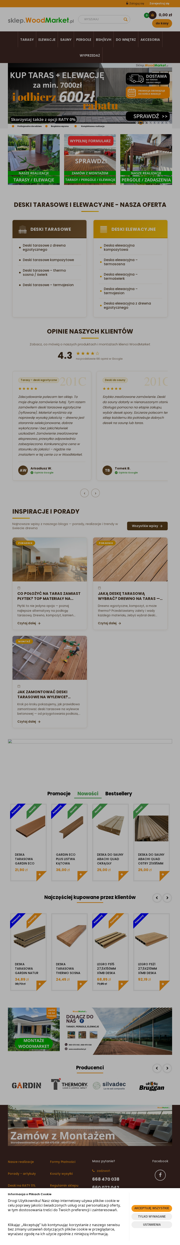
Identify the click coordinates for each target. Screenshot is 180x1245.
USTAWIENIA (152, 1224)
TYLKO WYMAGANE (152, 1216)
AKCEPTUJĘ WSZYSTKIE (151, 1208)
